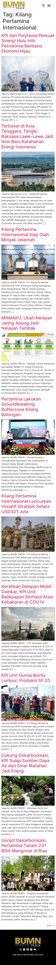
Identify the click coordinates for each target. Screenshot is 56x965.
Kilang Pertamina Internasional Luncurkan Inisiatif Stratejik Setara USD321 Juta (26, 503)
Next (51, 925)
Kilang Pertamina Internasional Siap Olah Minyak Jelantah (25, 234)
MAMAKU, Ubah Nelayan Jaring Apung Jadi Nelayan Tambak (26, 323)
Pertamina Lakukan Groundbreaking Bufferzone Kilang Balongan (21, 406)
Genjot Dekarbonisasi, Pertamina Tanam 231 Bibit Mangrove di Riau (24, 845)
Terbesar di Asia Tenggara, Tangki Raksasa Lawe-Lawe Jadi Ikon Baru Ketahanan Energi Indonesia (27, 136)
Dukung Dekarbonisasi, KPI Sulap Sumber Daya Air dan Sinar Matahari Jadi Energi (25, 763)
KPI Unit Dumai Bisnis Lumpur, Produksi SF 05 (25, 678)
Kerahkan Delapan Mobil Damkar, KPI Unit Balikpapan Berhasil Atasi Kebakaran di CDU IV (27, 594)
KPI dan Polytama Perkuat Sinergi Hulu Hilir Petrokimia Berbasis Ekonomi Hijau (27, 43)
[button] (43, 5)
